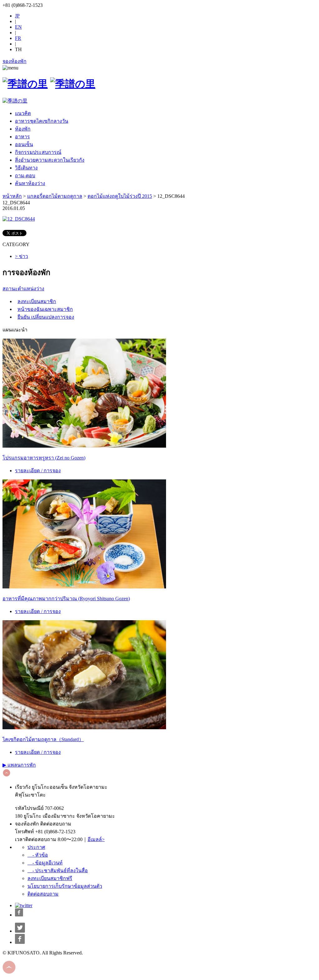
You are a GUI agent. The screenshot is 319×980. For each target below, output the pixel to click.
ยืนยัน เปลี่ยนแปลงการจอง (45, 317)
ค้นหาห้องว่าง (30, 183)
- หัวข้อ (37, 855)
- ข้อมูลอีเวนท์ (45, 862)
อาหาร (22, 136)
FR (18, 38)
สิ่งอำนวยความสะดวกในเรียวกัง (49, 160)
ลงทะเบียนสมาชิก (36, 301)
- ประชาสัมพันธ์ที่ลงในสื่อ (57, 870)
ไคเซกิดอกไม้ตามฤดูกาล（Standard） (43, 739)
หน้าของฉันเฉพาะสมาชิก (45, 309)
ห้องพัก (23, 128)
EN (18, 27)
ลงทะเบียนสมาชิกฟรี (49, 878)
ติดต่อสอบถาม (43, 894)
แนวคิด (23, 113)
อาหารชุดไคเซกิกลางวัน (41, 121)
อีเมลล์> (96, 839)
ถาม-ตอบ (25, 175)
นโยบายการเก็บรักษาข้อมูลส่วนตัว (64, 886)
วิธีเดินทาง (26, 167)
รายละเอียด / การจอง (38, 470)
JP (17, 15)
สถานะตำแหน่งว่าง (23, 288)
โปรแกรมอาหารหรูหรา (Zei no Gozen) (43, 457)
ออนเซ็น (24, 144)
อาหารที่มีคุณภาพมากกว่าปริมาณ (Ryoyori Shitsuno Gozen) (66, 598)
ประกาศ (36, 847)
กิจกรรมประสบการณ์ (38, 152)
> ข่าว (21, 256)
